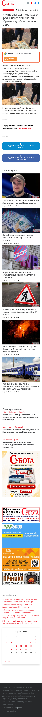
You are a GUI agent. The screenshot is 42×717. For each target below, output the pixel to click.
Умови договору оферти (12, 708)
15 (31, 646)
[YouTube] (31, 3)
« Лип (7, 661)
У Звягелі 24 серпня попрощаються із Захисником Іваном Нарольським (20, 201)
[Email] (28, 3)
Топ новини (7, 439)
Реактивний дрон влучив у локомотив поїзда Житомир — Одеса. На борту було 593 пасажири (21, 386)
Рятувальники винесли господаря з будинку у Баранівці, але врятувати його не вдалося (19, 349)
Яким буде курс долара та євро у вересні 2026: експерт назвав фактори (18, 237)
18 (11, 649)
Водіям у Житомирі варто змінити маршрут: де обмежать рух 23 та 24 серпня (19, 312)
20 (21, 649)
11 (11, 646)
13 (21, 646)
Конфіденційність (9, 711)
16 (35, 646)
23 (35, 649)
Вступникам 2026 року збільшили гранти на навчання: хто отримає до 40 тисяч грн (20, 417)
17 (6, 649)
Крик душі (19, 427)
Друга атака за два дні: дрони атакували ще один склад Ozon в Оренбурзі (18, 275)
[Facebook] (35, 3)
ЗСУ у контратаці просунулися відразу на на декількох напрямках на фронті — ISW (19, 622)
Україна (22, 412)
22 (31, 649)
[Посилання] (8, 3)
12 (16, 646)
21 (26, 649)
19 (16, 649)
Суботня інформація (10, 412)
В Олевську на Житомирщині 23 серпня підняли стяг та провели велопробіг (18, 444)
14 (26, 646)
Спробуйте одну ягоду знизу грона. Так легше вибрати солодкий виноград (20, 616)
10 (6, 646)
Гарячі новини (8, 427)
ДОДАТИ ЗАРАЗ (10, 59)
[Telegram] (38, 3)
